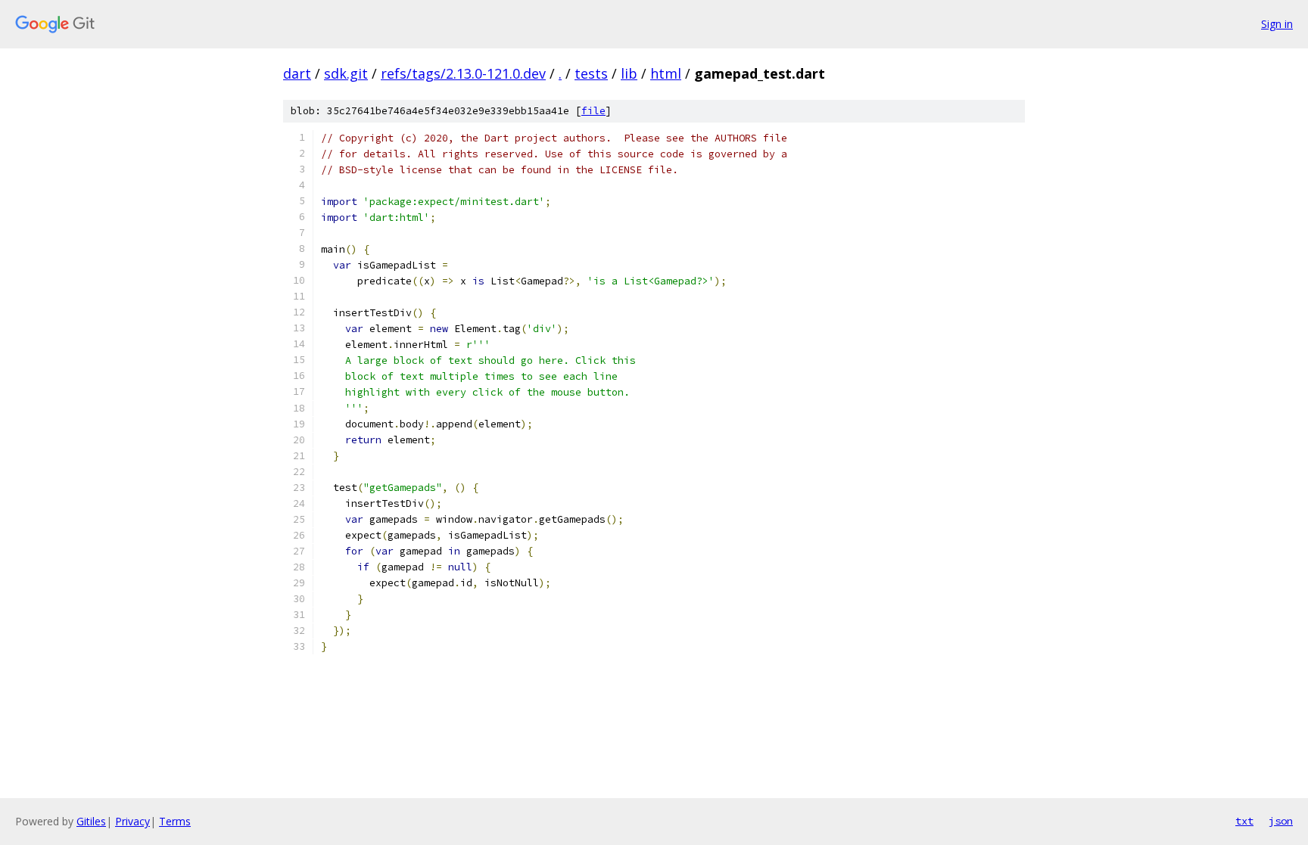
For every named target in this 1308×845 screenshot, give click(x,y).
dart (297, 73)
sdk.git (346, 73)
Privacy (132, 821)
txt (1244, 821)
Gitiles (91, 821)
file (593, 110)
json (1281, 821)
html (665, 73)
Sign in (1277, 24)
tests (591, 73)
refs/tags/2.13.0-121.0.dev (463, 73)
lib (629, 73)
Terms (175, 821)
